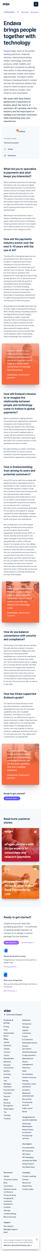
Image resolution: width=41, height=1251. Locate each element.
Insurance (26, 1090)
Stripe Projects (28, 1164)
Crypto (6, 1055)
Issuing (6, 1077)
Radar (6, 1099)
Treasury (7, 1118)
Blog (5, 1182)
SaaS (24, 1071)
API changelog (28, 1157)
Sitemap (7, 1210)
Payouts (7, 1096)
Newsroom (26, 1182)
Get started (10, 942)
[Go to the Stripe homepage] (6, 1010)
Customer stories (11, 1179)
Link (5, 1080)
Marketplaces (27, 1058)
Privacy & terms (10, 1195)
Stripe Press (27, 1186)
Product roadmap (29, 1176)
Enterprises (26, 1024)
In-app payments (29, 1055)
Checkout (7, 1045)
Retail (24, 1111)
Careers (25, 1179)
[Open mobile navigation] (36, 4)
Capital (6, 1042)
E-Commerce (27, 1039)
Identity (7, 1071)
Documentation (28, 1147)
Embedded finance (29, 1043)
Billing (6, 1039)
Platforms (26, 1067)
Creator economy (29, 1077)
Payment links (9, 1090)
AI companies (27, 1074)
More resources (10, 1217)
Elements (7, 1061)
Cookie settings (10, 1213)
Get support (8, 1226)
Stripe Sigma (9, 1109)
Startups (25, 1027)
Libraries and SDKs (29, 1160)
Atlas (6, 1030)
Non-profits (27, 1099)
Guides (6, 1176)
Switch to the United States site (17, 1245)
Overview (25, 12)
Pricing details (10, 966)
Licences (7, 1207)
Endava (7, 51)
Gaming (25, 1080)
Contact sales (11, 798)
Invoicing (7, 1074)
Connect (7, 1052)
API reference (9, 991)
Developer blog (28, 1167)
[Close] (36, 1240)
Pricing (6, 1026)
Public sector (27, 1108)
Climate (7, 1049)
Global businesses (29, 1052)
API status (26, 1154)
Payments (8, 1093)
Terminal (7, 1115)
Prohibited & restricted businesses (8, 1201)
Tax (5, 1112)
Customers (9, 12)
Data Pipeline (9, 1058)
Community (8, 1186)
